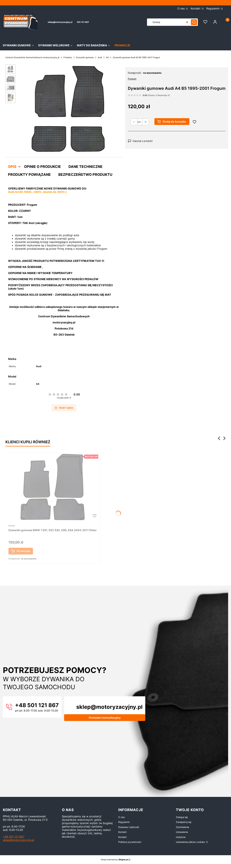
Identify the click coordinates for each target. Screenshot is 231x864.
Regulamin (213, 8)
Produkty (67, 57)
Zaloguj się (182, 817)
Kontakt (196, 8)
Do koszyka (23, 551)
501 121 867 (83, 22)
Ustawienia (182, 832)
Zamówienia (182, 827)
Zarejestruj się (183, 822)
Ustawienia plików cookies (190, 842)
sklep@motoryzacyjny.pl (60, 22)
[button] (194, 22)
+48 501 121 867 (13, 836)
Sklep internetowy (114, 859)
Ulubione (181, 837)
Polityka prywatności (129, 842)
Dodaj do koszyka (174, 121)
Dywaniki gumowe (85, 57)
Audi (100, 57)
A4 (107, 57)
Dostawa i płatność (128, 827)
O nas (181, 8)
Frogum (132, 78)
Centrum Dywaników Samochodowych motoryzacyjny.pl (32, 57)
